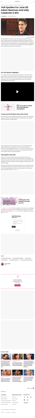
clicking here (15, 169)
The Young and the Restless (6, 208)
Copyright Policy (13, 412)
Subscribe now (17, 285)
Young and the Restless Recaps (6, 360)
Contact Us (14, 404)
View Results (17, 229)
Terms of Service (8, 412)
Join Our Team (15, 398)
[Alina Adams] (3, 264)
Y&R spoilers (15, 211)
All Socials (26, 402)
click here (6, 212)
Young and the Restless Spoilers (17, 258)
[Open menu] (1, 1)
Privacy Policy (3, 412)
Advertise (14, 400)
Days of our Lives (4, 397)
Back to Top (29, 388)
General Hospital (4, 398)
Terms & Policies (15, 402)
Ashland (19, 148)
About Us (13, 397)
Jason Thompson (28, 258)
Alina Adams (4, 16)
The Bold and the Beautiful (6, 402)
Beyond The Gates (4, 404)
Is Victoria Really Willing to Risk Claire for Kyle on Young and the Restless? (17, 364)
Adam (2, 74)
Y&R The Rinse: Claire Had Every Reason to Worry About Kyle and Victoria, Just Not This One (5, 364)
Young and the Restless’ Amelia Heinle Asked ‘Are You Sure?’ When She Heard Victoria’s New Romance (29, 364)
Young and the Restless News (28, 360)
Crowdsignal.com (17, 230)
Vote (13, 226)
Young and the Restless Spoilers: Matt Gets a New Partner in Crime (6, 380)
